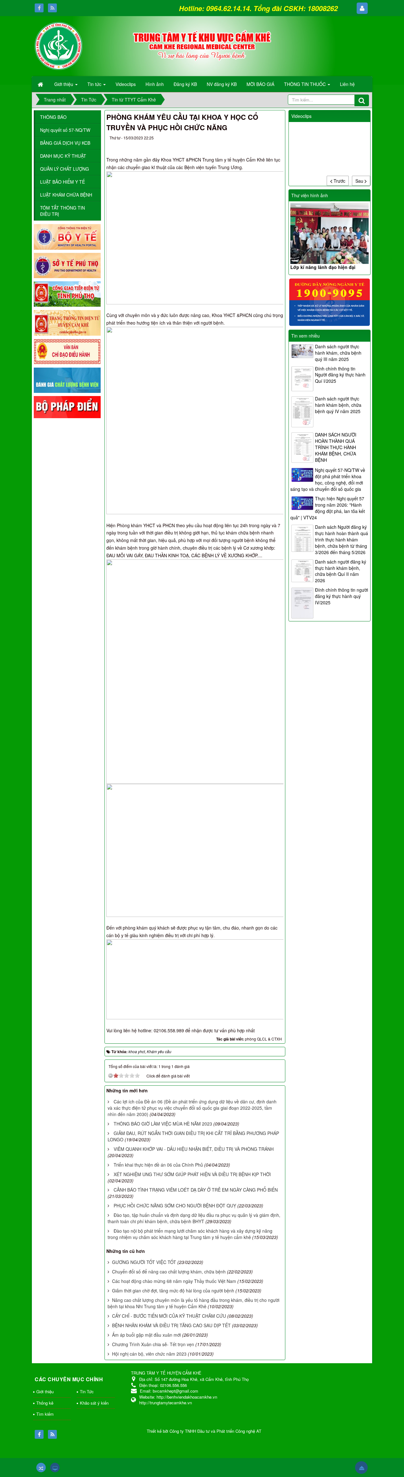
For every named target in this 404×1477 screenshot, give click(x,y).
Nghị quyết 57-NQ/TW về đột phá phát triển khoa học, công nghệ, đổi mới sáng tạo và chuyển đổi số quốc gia (327, 479)
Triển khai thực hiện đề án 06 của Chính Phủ (158, 1165)
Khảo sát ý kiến (94, 1403)
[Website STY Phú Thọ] (67, 265)
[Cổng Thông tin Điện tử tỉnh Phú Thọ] (67, 293)
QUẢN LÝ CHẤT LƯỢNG (64, 169)
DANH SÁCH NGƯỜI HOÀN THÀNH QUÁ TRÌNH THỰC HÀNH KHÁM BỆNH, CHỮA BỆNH (335, 447)
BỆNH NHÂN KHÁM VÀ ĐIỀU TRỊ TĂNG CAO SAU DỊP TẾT (171, 1325)
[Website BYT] (67, 236)
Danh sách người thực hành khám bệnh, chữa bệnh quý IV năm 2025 (338, 404)
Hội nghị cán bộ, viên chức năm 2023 (149, 1354)
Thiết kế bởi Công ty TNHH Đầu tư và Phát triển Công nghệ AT (204, 1431)
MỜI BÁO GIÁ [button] (260, 84)
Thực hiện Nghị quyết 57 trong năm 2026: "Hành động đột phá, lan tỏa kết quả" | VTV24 (327, 508)
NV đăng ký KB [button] (222, 84)
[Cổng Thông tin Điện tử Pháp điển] (67, 406)
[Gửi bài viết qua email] (252, 139)
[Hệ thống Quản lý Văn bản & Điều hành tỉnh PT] (67, 351)
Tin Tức (87, 1392)
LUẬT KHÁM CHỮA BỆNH (66, 195)
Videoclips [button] (126, 84)
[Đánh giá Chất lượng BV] (67, 379)
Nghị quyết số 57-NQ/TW (65, 130)
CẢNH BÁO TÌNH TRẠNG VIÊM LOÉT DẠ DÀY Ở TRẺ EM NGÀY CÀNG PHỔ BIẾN (196, 1190)
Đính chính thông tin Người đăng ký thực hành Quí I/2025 (340, 374)
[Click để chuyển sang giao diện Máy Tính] (55, 1467)
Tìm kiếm (45, 1414)
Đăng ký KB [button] (185, 84)
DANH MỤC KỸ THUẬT (63, 156)
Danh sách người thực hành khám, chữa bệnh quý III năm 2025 (338, 352)
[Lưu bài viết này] (275, 139)
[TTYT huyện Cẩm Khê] (58, 45)
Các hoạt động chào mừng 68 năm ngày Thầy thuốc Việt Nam (174, 1281)
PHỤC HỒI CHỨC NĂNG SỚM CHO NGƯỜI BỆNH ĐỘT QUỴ (175, 1205)
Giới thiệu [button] (64, 84)
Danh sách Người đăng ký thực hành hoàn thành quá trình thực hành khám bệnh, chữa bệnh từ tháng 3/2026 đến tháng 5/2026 (341, 539)
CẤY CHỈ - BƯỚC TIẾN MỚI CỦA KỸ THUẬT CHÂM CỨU (169, 1316)
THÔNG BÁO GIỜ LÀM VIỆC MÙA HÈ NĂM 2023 (163, 1123)
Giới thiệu (45, 1392)
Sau (360, 181)
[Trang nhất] (41, 84)
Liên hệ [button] (347, 84)
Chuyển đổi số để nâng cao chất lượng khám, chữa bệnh (169, 1271)
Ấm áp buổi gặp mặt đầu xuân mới (146, 1335)
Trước (338, 181)
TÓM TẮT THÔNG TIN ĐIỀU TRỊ (62, 210)
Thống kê (44, 1403)
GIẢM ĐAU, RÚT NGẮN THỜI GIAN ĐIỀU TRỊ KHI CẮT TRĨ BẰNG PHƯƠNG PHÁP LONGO (193, 1136)
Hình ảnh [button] (155, 84)
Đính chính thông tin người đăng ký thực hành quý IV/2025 (341, 596)
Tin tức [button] (95, 84)
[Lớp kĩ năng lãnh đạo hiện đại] (329, 233)
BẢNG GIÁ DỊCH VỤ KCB (65, 143)
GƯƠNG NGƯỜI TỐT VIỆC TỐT (144, 1262)
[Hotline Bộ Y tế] (329, 301)
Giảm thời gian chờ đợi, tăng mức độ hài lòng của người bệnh (173, 1290)
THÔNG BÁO (53, 117)
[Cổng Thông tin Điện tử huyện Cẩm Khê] (67, 322)
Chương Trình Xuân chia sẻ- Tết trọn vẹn (153, 1344)
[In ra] (264, 139)
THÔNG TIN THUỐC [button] (305, 84)
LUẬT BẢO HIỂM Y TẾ (62, 182)
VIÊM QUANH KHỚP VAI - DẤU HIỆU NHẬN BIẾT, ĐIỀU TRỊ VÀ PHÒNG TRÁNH (194, 1149)
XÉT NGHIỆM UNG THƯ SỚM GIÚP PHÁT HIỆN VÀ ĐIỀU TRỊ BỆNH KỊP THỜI (192, 1174)
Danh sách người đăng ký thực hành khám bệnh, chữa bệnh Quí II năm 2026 (340, 571)
